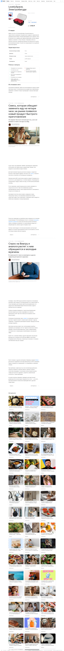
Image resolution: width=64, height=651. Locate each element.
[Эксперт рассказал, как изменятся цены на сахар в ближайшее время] (32, 419)
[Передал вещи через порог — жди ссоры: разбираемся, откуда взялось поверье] (16, 545)
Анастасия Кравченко (16, 259)
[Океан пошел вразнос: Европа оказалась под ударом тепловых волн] (16, 577)
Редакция (29, 650)
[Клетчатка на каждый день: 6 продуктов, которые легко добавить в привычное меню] (32, 466)
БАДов (37, 360)
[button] (24, 135)
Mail (1, 650)
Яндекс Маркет (34, 22)
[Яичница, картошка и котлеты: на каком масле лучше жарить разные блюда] (16, 466)
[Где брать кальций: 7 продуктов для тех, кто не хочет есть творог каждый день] (16, 403)
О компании (4, 650)
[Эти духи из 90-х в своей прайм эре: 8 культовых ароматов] (48, 577)
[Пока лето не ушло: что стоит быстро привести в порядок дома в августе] (32, 545)
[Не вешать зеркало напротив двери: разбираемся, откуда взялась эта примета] (32, 498)
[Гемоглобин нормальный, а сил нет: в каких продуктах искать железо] (48, 403)
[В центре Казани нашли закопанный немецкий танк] (32, 530)
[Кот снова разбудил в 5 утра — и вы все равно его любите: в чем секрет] (48, 450)
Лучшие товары (17, 4)
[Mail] (1, 1)
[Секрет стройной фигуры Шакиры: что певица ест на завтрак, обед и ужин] (48, 482)
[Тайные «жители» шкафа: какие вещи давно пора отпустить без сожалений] (16, 514)
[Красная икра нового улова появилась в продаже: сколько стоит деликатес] (48, 514)
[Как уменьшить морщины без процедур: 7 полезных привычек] (32, 625)
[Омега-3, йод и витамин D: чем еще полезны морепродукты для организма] (48, 609)
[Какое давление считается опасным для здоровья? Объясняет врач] (16, 498)
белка (32, 173)
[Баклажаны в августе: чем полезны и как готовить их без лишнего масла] (16, 450)
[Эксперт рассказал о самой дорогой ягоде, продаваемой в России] (48, 561)
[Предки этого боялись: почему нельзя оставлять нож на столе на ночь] (16, 435)
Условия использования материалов (37, 650)
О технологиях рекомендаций (48, 650)
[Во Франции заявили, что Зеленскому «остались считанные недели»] (48, 466)
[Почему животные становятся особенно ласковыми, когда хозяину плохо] (48, 545)
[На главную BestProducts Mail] (3, 1)
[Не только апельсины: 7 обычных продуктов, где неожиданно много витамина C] (48, 530)
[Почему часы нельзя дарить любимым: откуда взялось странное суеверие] (32, 561)
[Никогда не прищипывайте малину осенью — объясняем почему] (16, 530)
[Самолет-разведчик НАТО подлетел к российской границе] (48, 641)
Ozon (29, 22)
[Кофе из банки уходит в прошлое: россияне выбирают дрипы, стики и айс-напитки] (48, 435)
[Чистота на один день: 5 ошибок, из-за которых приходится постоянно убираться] (16, 609)
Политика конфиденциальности (57, 650)
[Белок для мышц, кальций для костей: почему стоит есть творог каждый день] (32, 435)
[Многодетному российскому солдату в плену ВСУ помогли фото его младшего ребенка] (16, 419)
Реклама (8, 650)
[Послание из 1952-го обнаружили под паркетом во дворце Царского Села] (48, 419)
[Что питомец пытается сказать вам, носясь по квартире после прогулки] (32, 593)
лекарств (25, 318)
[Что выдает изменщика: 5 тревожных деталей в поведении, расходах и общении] (32, 609)
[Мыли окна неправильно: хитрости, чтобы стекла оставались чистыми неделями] (32, 514)
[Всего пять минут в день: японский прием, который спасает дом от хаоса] (16, 482)
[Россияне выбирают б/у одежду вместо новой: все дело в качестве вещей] (48, 625)
